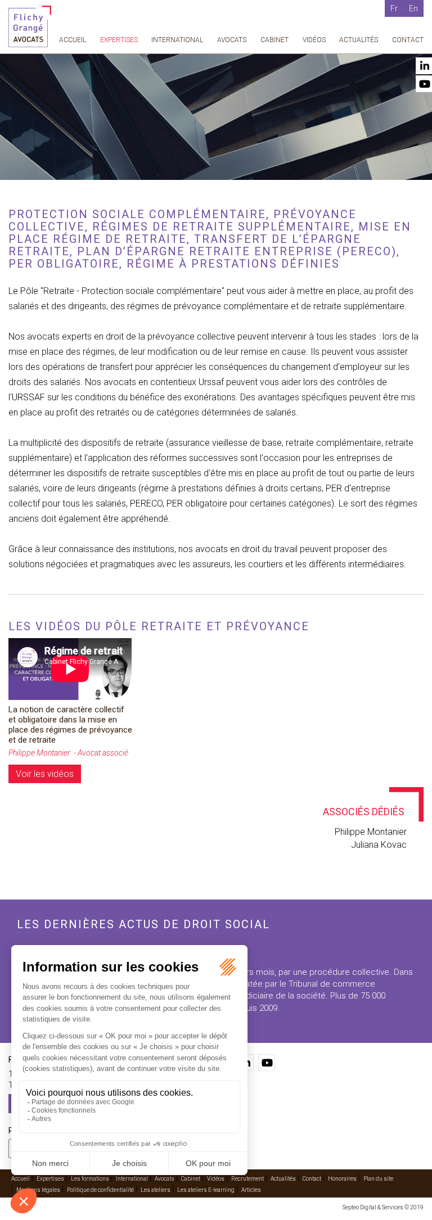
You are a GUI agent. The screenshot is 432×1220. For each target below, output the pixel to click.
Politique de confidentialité (100, 1190)
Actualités (358, 40)
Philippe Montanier (371, 831)
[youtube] (266, 1062)
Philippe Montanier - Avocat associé (68, 752)
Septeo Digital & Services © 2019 (383, 1207)
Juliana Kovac (379, 844)
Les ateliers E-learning (206, 1190)
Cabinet (274, 40)
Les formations (90, 1179)
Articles (251, 1190)
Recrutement (247, 1179)
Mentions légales (38, 1190)
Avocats (231, 40)
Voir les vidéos (45, 774)
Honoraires (342, 1179)
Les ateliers (155, 1190)
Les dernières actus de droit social (143, 924)
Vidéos (314, 40)
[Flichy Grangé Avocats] (29, 25)
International (177, 40)
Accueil (72, 40)
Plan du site (378, 1179)
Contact (408, 40)
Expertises (119, 40)
